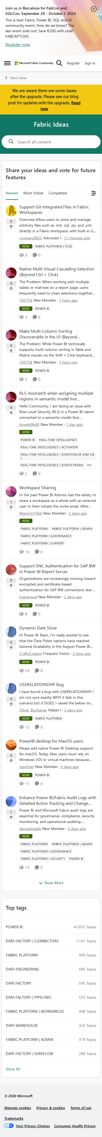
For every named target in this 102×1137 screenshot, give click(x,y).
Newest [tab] (12, 192)
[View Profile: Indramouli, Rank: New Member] (11, 569)
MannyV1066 (30, 513)
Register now (17, 44)
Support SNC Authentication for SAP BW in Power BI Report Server (57, 568)
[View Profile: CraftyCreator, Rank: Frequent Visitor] (11, 631)
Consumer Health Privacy (75, 1125)
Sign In (90, 63)
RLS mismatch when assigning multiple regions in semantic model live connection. (56, 396)
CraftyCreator (30, 653)
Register (73, 63)
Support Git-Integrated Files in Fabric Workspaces (54, 209)
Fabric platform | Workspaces (35, 1011)
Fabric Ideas (18, 78)
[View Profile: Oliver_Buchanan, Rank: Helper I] (11, 688)
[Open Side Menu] (7, 63)
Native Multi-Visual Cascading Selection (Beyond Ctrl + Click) (56, 271)
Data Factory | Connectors (32, 940)
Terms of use (80, 1107)
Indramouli (28, 596)
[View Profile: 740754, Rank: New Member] (11, 272)
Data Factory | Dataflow (29, 1053)
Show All (13, 1068)
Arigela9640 (29, 424)
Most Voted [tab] (33, 192)
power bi (14, 926)
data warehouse (22, 1025)
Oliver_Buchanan (33, 710)
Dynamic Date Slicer (38, 627)
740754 (25, 300)
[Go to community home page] (34, 63)
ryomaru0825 (30, 237)
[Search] (59, 63)
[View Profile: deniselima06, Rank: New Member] (11, 801)
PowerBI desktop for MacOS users (51, 741)
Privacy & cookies (50, 1107)
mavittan (26, 766)
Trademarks (13, 1118)
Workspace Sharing (37, 487)
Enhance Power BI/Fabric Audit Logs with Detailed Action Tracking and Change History (57, 800)
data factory (18, 983)
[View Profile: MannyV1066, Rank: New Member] (11, 491)
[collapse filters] (92, 193)
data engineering (22, 969)
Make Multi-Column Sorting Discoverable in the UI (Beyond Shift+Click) (48, 334)
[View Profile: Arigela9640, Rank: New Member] (11, 397)
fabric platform (22, 955)
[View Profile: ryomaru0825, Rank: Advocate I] (11, 210)
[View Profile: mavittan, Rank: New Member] (11, 745)
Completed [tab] (58, 192)
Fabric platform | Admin (29, 1039)
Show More (53, 882)
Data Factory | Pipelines (28, 997)
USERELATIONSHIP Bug (41, 684)
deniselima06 (30, 828)
